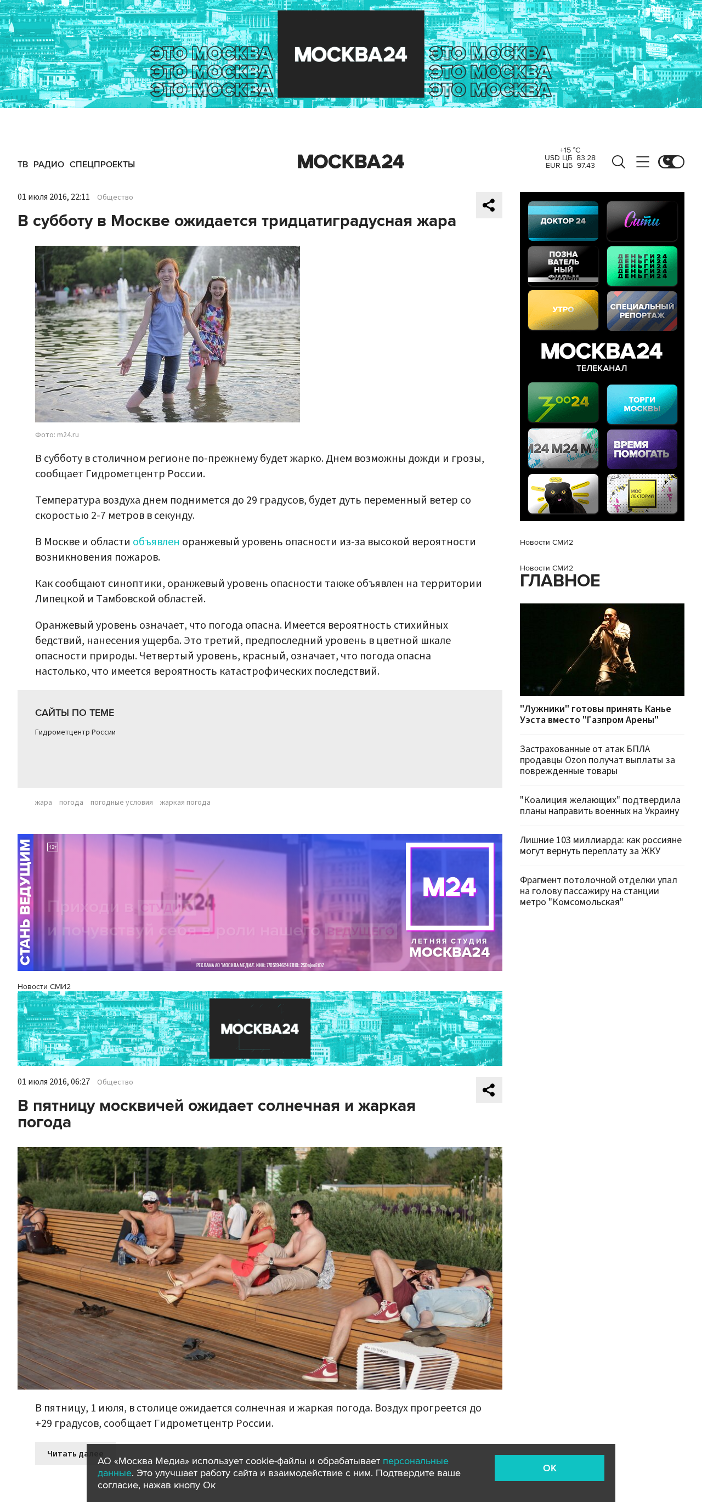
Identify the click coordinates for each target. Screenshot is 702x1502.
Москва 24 (351, 162)
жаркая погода (185, 802)
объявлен (156, 542)
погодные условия (121, 802)
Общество (115, 197)
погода (71, 802)
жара (43, 802)
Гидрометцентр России (75, 732)
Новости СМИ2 (44, 986)
